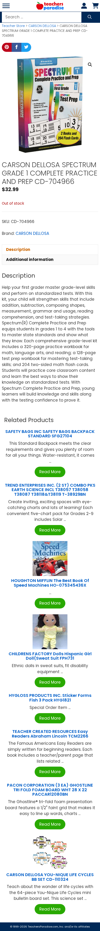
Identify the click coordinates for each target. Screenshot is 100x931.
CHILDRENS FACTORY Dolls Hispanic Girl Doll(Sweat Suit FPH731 (50, 656)
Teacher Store (13, 25)
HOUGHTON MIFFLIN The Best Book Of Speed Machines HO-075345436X (50, 583)
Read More (50, 472)
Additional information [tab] (29, 259)
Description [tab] (18, 249)
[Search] (90, 17)
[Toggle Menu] (6, 5)
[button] (90, 64)
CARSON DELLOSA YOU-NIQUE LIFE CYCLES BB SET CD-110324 (50, 877)
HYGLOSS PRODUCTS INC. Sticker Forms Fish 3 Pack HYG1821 (50, 697)
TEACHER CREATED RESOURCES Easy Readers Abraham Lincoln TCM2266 (50, 733)
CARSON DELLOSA (42, 25)
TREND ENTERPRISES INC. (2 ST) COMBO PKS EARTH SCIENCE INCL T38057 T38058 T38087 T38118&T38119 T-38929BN (50, 489)
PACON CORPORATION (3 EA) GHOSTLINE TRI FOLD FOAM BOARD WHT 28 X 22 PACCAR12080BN (50, 789)
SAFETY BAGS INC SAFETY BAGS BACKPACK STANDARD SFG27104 (50, 434)
